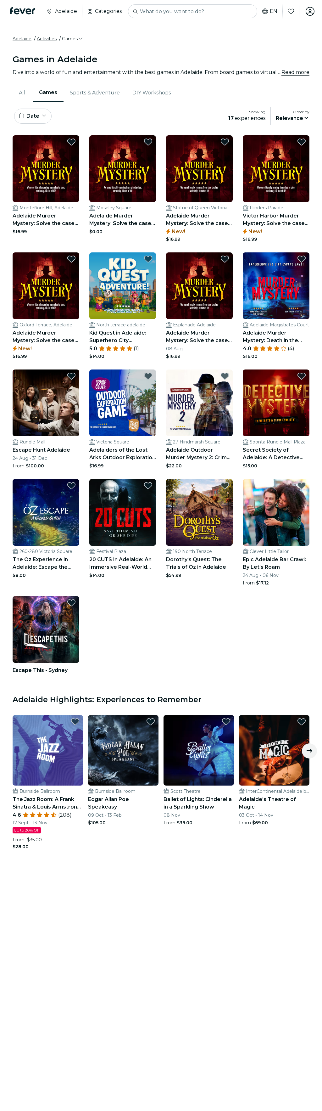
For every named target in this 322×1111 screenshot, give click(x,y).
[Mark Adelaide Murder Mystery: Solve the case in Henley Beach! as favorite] (225, 259)
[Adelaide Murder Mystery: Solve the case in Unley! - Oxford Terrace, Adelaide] (46, 285)
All (22, 93)
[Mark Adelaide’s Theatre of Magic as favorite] (301, 722)
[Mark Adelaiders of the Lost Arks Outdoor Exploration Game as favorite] (148, 376)
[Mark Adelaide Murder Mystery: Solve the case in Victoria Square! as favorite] (225, 142)
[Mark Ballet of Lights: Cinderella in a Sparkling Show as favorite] (226, 722)
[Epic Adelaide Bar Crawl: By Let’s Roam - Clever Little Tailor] (276, 512)
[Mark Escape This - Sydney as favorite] (71, 603)
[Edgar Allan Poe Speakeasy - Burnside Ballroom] (123, 750)
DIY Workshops (151, 93)
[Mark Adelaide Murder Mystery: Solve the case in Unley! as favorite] (71, 259)
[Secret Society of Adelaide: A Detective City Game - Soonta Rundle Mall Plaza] (276, 402)
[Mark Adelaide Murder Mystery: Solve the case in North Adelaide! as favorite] (71, 142)
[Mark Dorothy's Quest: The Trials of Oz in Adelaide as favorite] (225, 486)
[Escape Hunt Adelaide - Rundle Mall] (46, 402)
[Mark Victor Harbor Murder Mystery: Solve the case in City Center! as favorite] (301, 142)
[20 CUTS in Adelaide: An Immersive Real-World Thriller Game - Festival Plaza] (122, 512)
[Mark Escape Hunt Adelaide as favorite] (71, 376)
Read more (295, 72)
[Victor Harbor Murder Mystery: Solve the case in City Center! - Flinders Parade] (276, 168)
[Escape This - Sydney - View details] (46, 629)
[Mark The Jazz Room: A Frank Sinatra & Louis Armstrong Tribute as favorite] (75, 722)
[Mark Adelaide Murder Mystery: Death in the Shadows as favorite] (301, 259)
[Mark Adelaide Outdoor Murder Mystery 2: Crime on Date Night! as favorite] (225, 376)
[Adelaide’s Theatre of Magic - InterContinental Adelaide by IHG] (274, 750)
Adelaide (22, 39)
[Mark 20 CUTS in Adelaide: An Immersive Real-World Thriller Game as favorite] (148, 486)
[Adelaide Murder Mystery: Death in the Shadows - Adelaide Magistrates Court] (276, 285)
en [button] (273, 11)
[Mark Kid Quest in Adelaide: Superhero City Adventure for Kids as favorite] (148, 259)
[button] (72, 39)
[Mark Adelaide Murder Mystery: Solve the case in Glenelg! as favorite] (148, 142)
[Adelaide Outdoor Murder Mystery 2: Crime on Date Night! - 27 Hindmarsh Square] (199, 402)
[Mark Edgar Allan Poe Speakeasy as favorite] (151, 722)
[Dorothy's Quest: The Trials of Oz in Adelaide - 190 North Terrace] (199, 512)
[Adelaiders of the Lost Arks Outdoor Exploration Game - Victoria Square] (122, 402)
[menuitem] (23, 93)
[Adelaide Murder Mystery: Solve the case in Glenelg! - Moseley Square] (122, 168)
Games (48, 92)
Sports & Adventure (95, 93)
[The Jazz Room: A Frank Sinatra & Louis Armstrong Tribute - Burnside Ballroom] (48, 750)
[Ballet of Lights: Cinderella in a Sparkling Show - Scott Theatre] (199, 750)
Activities (47, 39)
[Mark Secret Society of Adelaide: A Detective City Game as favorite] (301, 376)
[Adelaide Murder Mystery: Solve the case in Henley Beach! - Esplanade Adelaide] (199, 285)
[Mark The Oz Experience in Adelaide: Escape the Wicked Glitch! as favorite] (71, 486)
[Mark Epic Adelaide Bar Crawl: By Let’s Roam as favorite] (301, 486)
